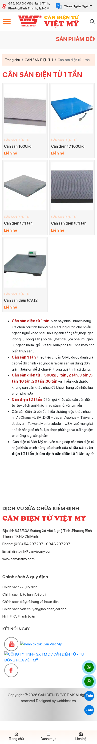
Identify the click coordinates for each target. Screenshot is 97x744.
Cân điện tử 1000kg (68, 146)
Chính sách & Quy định (19, 587)
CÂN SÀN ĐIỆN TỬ (16, 140)
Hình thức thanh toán (18, 616)
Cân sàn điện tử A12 (21, 300)
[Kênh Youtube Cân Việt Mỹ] (11, 644)
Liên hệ (80, 739)
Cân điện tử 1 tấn (18, 223)
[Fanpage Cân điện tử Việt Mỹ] (11, 670)
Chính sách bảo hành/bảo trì (24, 594)
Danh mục (48, 739)
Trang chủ (16, 739)
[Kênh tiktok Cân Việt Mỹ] (41, 644)
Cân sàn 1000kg (18, 146)
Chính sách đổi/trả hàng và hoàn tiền (30, 601)
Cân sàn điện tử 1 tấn (68, 223)
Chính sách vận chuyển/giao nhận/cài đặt (34, 609)
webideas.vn (66, 700)
